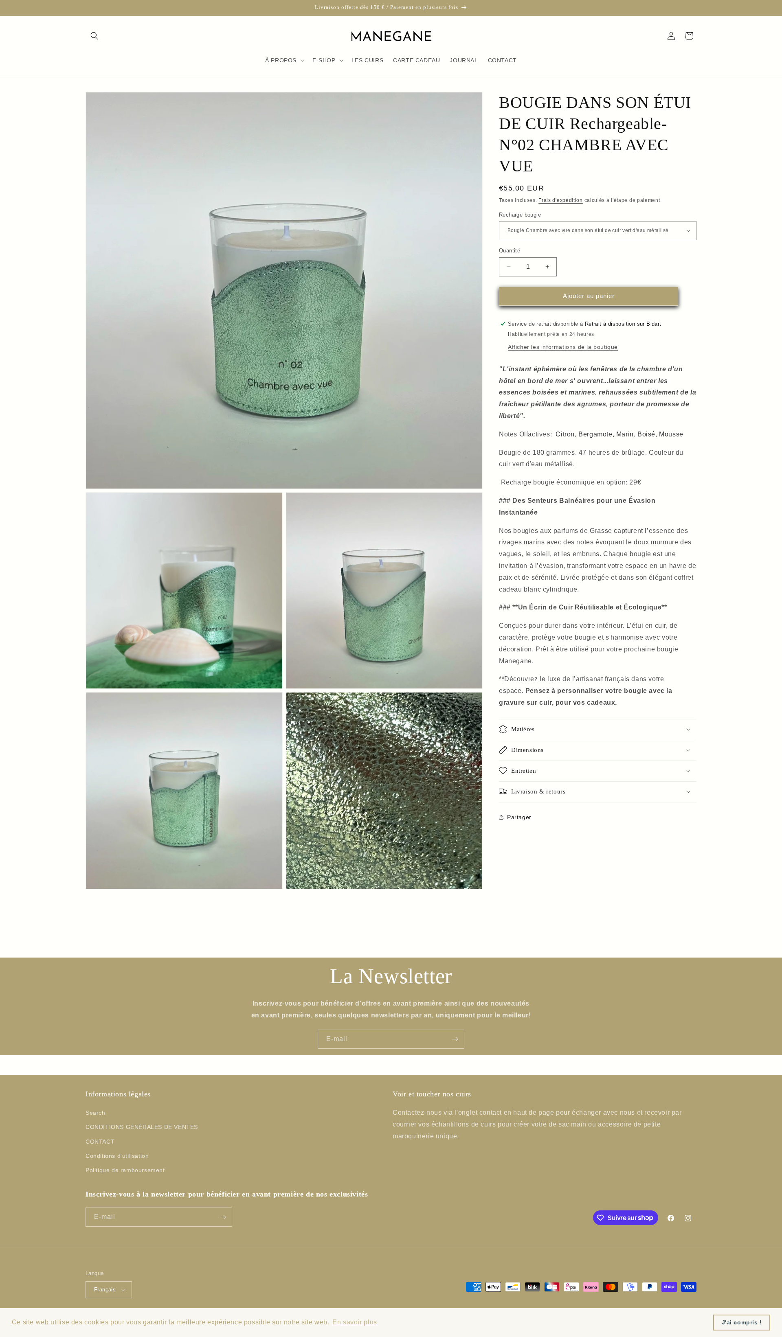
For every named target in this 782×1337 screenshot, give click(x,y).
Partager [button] (519, 816)
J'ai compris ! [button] (742, 1322)
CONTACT (100, 1141)
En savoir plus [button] (354, 1322)
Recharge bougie (520, 214)
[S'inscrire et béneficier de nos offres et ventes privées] (455, 1039)
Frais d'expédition (560, 200)
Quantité (509, 251)
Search (95, 1112)
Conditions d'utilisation (117, 1156)
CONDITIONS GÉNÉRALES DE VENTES (142, 1127)
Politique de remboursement (125, 1170)
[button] (94, 36)
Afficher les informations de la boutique (563, 346)
